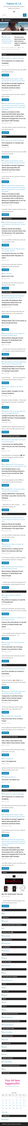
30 (20, 1108)
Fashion (4, 872)
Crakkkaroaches (7, 218)
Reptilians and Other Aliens (10, 736)
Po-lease (4, 358)
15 (16, 1103)
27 (10, 1108)
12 (6, 1103)
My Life (4, 54)
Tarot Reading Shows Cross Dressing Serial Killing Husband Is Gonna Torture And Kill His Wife (13, 471)
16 (20, 1103)
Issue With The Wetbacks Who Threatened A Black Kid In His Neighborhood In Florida (12, 302)
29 (17, 1108)
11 (2, 1103)
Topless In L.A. (14, 3)
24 (24, 1105)
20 (10, 1105)
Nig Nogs (4, 514)
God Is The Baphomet (9, 761)
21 (13, 1105)
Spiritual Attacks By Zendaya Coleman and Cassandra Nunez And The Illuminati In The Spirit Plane (14, 231)
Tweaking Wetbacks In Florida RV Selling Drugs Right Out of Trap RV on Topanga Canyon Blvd (13, 368)
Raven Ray (14, 47)
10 (23, 1100)
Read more (5, 75)
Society (4, 136)
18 (2, 1105)
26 (6, 1108)
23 (20, 1105)
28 (13, 1108)
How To (4, 665)
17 (23, 1103)
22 (17, 1105)
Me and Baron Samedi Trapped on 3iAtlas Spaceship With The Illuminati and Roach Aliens (13, 85)
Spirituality (17, 49)
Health (4, 591)
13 (9, 1103)
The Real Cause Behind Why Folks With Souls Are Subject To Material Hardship (20, 41)
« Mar (3, 1112)
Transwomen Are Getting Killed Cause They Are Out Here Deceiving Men (13, 446)
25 (3, 1108)
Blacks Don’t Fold (7, 276)
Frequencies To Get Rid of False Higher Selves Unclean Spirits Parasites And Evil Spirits (12, 698)
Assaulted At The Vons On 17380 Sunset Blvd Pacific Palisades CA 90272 (12, 255)
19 (6, 1105)
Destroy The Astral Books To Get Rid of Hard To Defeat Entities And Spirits (14, 624)
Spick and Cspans (7, 292)
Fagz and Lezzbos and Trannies (11, 436)
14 (13, 1103)
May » (6, 1112)
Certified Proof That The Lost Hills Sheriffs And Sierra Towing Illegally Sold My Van (14, 418)
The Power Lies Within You (10, 780)
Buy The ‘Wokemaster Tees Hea (12, 894)
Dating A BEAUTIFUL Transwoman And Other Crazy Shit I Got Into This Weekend (14, 496)
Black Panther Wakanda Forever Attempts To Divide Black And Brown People (12, 340)
